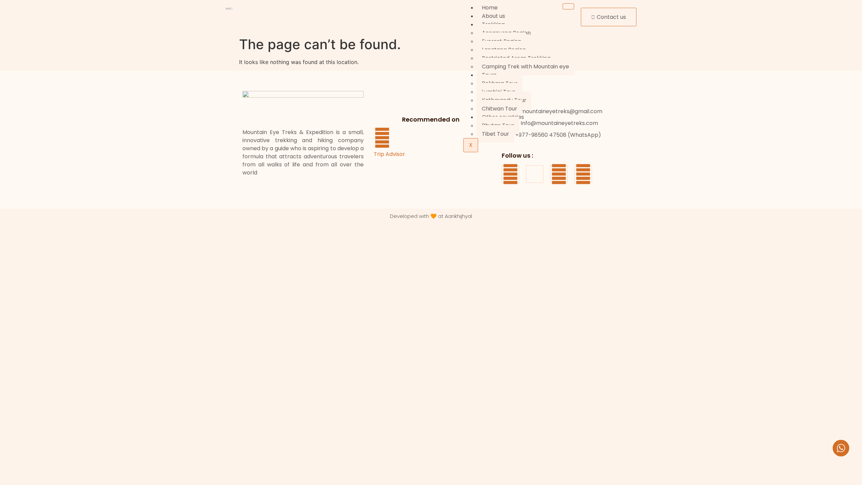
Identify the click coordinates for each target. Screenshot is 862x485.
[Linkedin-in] (583, 174)
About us (493, 16)
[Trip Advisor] (382, 137)
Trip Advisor (389, 154)
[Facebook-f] (510, 174)
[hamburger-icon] (568, 6)
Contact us (611, 17)
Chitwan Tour (499, 108)
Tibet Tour (495, 134)
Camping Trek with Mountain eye (525, 66)
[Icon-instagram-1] (534, 174)
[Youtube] (559, 174)
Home (490, 7)
